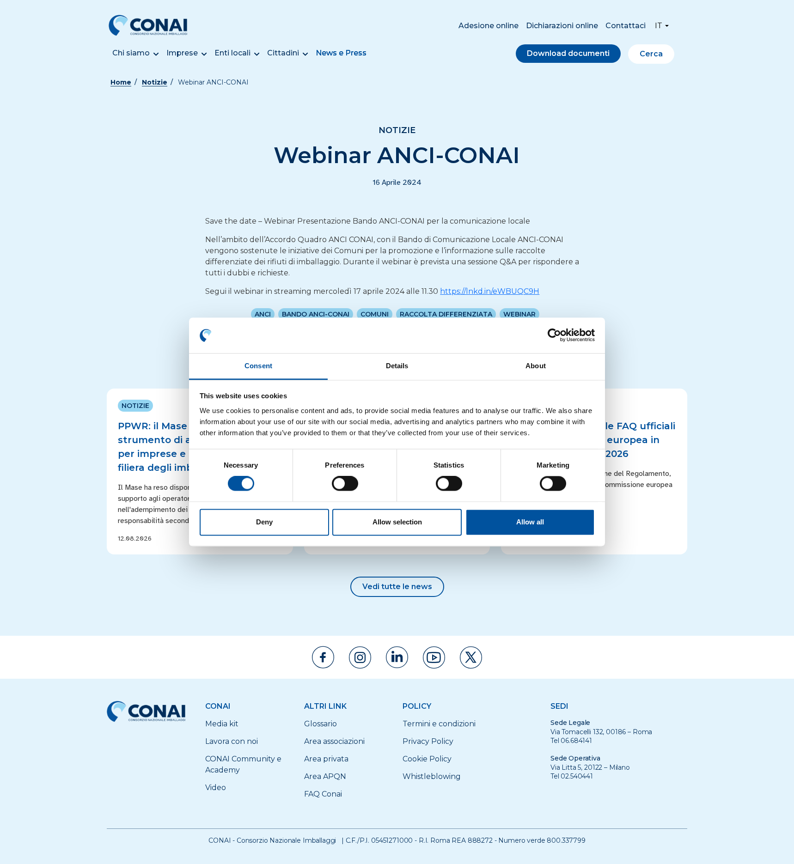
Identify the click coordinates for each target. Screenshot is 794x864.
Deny (264, 522)
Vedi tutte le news (397, 586)
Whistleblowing (432, 776)
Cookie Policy (427, 758)
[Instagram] (360, 657)
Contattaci (625, 25)
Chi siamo (131, 53)
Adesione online (488, 25)
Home (120, 82)
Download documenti (568, 53)
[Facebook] (323, 657)
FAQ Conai (323, 794)
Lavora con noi (231, 741)
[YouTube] (434, 657)
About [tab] (535, 366)
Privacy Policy (428, 741)
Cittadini (283, 53)
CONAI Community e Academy (243, 764)
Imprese (182, 53)
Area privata (326, 758)
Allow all (530, 522)
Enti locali (232, 53)
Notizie (154, 82)
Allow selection (397, 522)
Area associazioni (334, 741)
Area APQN (325, 776)
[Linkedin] (397, 657)
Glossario (320, 723)
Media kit (221, 723)
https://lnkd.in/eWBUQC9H (489, 291)
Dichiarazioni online (562, 25)
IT (658, 25)
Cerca (651, 53)
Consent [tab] (258, 366)
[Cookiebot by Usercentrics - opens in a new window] (554, 335)
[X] (471, 657)
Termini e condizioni (439, 723)
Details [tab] (397, 366)
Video (215, 787)
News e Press (341, 53)
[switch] (345, 483)
